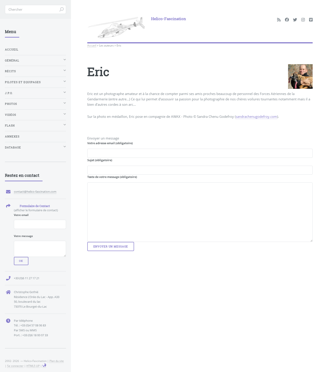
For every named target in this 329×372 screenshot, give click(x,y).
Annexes (12, 136)
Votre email (21, 215)
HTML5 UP (33, 366)
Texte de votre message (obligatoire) (112, 177)
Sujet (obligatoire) (99, 160)
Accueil (91, 45)
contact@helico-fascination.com (35, 192)
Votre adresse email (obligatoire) (110, 143)
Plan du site (56, 361)
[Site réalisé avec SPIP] (44, 366)
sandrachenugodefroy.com (256, 116)
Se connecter (15, 366)
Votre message (23, 236)
